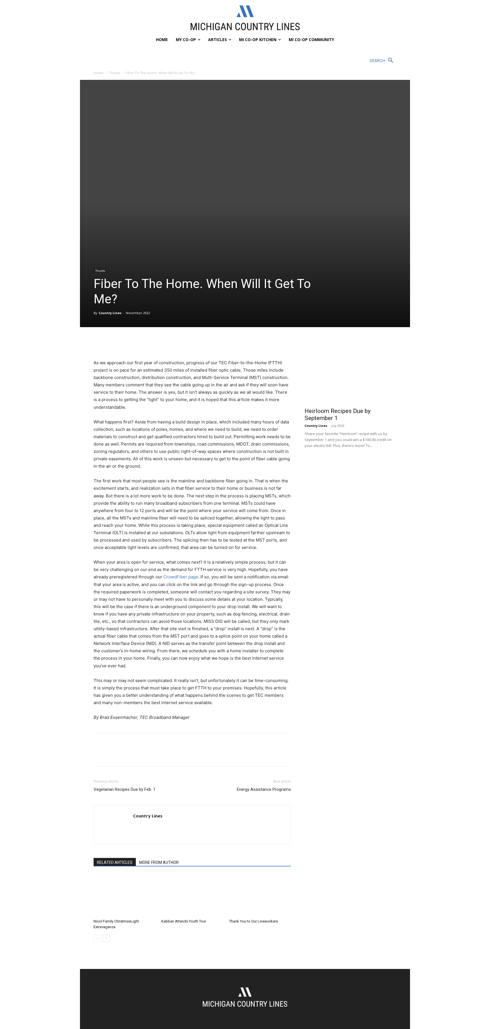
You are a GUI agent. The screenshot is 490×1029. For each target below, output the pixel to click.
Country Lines (110, 313)
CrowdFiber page (180, 577)
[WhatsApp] (138, 343)
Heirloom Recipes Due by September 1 (338, 414)
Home (99, 73)
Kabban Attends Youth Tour (183, 921)
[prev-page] (97, 938)
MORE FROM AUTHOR (159, 862)
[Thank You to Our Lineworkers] (260, 895)
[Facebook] (99, 343)
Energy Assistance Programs (264, 789)
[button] (382, 60)
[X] (112, 343)
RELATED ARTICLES (114, 862)
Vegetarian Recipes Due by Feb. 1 (124, 789)
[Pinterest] (125, 343)
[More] (152, 343)
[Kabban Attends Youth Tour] (192, 895)
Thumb (114, 73)
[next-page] (106, 938)
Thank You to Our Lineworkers (253, 921)
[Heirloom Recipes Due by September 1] (350, 370)
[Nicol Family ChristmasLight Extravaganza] (124, 895)
